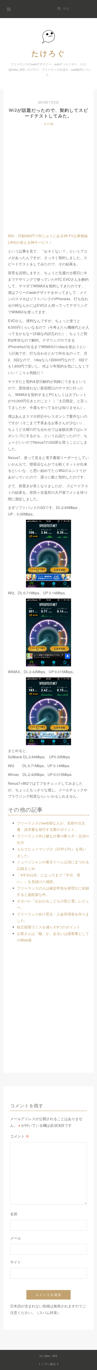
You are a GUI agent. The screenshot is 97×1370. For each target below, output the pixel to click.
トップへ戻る (47, 1364)
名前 (13, 1214)
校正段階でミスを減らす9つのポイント (48, 927)
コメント (19, 1136)
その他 (49, 124)
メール (15, 1238)
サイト (15, 1262)
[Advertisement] (48, 184)
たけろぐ (48, 53)
